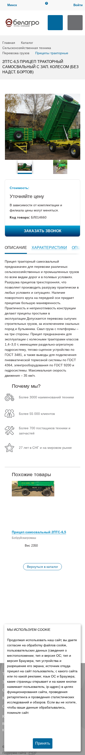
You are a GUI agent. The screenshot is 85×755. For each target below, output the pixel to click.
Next (77, 167)
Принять (42, 743)
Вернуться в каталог (42, 567)
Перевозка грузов (15, 53)
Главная (8, 43)
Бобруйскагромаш (24, 538)
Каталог (27, 43)
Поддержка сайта (14, 753)
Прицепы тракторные (51, 53)
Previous (7, 167)
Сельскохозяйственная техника (26, 48)
